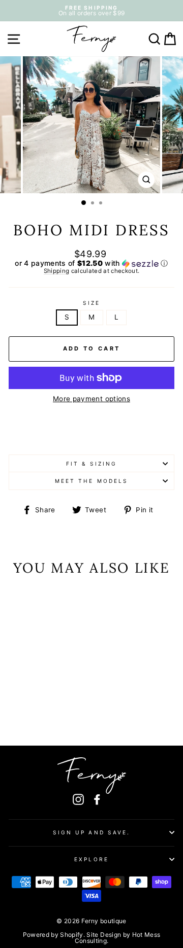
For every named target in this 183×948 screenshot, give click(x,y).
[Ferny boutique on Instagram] (78, 799)
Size (91, 302)
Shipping (57, 271)
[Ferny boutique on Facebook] (97, 799)
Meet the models (91, 481)
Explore (91, 859)
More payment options (91, 399)
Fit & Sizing (91, 464)
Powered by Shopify (53, 934)
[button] (91, 263)
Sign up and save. (91, 832)
